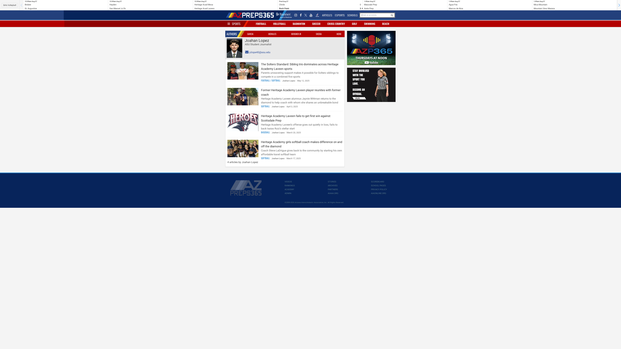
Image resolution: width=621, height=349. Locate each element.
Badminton (299, 24)
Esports (340, 15)
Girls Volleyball (9, 5)
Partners (333, 189)
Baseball (265, 132)
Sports (236, 24)
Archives (333, 185)
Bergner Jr (296, 34)
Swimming (369, 24)
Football (261, 24)
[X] (306, 15)
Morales (272, 34)
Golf (354, 24)
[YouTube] (311, 15)
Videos (288, 181)
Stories (332, 181)
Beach (385, 24)
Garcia (250, 34)
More (339, 34)
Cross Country (336, 24)
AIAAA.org (333, 193)
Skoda (319, 34)
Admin (288, 193)
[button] (619, 5)
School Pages (378, 185)
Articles (327, 15)
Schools (352, 15)
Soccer (316, 24)
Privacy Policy (379, 189)
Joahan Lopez (289, 80)
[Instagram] (296, 15)
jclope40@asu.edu (259, 52)
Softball (276, 80)
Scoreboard (377, 181)
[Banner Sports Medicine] (283, 15)
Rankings (290, 185)
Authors (232, 34)
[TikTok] (317, 15)
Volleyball (279, 24)
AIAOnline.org (378, 193)
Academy (289, 189)
